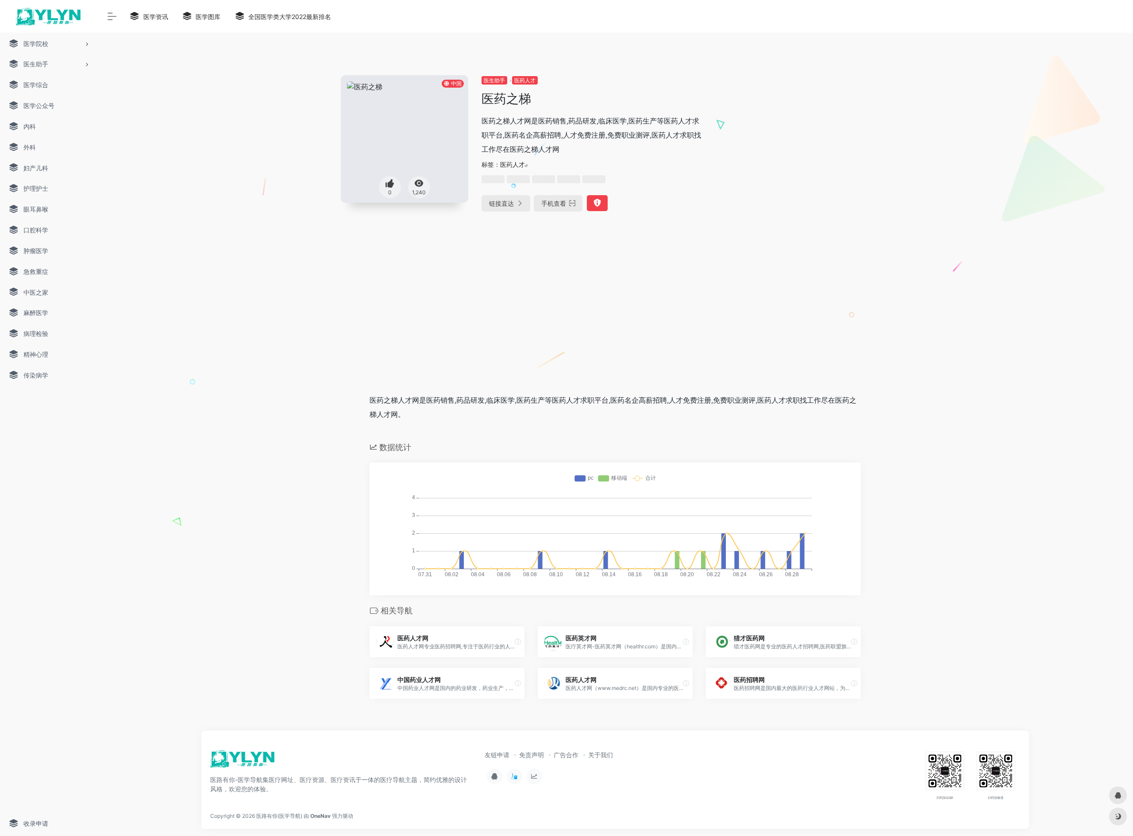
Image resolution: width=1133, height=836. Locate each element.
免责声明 (531, 755)
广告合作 (566, 755)
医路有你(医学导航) (279, 816)
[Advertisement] (803, 137)
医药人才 (525, 80)
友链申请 (497, 755)
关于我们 (600, 755)
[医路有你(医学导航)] (242, 761)
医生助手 (494, 80)
